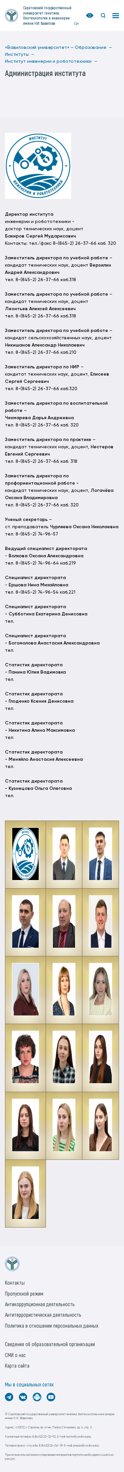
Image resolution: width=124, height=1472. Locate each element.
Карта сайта (17, 1365)
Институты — (19, 54)
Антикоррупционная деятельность (40, 1304)
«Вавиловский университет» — (39, 47)
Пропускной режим (24, 1293)
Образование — (93, 47)
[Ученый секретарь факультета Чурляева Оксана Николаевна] (64, 1014)
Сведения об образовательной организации (50, 1344)
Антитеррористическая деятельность (43, 1314)
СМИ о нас (15, 1355)
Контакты (15, 1282)
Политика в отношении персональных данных (51, 1325)
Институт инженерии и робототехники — (51, 61)
